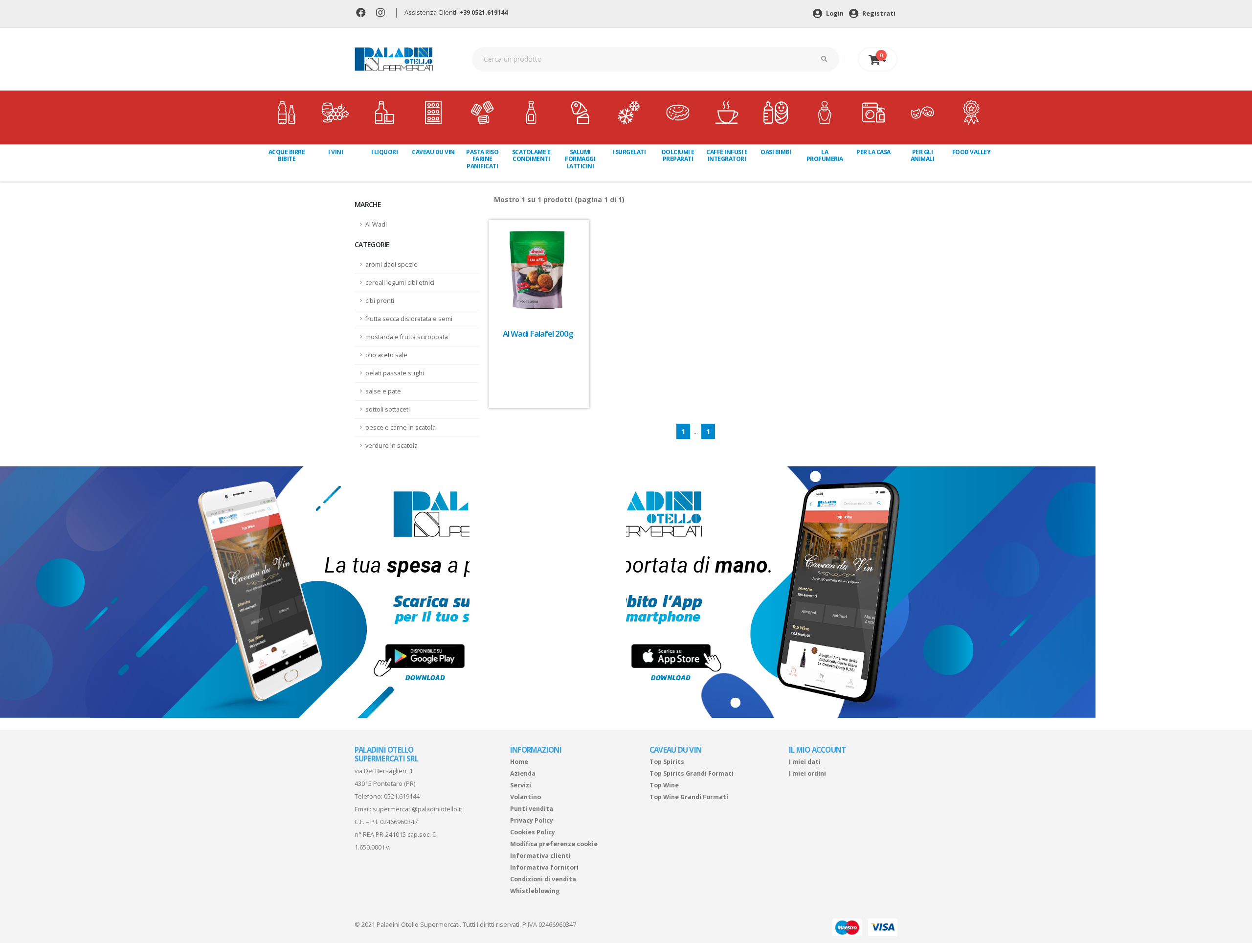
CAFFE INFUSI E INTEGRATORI (726, 155)
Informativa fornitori (544, 867)
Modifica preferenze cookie (554, 844)
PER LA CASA (873, 152)
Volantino (525, 797)
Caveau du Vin (433, 152)
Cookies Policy (532, 832)
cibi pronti (379, 301)
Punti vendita (531, 809)
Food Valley (971, 152)
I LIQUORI (384, 152)
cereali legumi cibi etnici (399, 282)
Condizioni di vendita (543, 879)
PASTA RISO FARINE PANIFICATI (482, 159)
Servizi (520, 785)
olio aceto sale (386, 355)
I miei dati (805, 762)
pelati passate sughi (394, 373)
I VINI (335, 152)
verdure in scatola (391, 445)
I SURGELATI (629, 152)
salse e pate (383, 391)
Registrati (878, 13)
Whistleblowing (535, 891)
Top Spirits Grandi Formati (691, 773)
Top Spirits (666, 762)
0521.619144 (402, 796)
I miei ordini (807, 773)
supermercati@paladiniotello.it (417, 809)
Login (834, 13)
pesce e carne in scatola (400, 427)
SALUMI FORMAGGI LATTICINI (580, 159)
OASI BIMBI (775, 152)
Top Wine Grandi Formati (688, 797)
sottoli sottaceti (387, 409)
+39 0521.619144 (483, 12)
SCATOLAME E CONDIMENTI (531, 155)
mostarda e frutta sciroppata (406, 337)
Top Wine (664, 785)
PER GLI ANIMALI (923, 155)
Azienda (523, 773)
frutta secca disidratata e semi (408, 319)
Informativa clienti (540, 855)
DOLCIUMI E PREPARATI (678, 155)
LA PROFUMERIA (824, 155)
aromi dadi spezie (391, 264)
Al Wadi (376, 224)
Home (519, 762)
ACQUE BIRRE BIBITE (286, 155)
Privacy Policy (531, 820)
